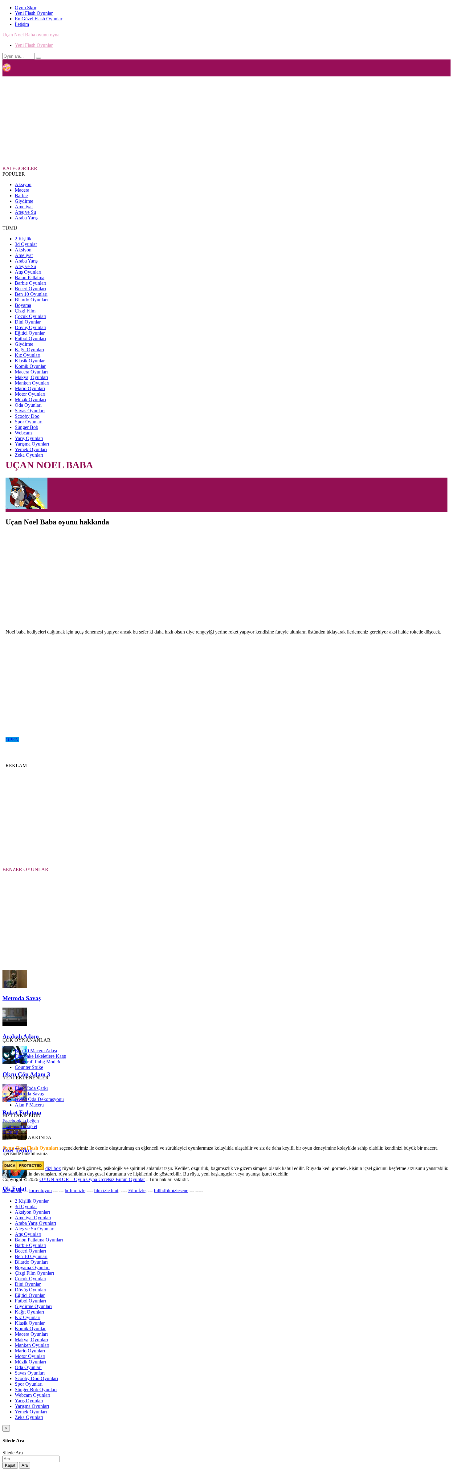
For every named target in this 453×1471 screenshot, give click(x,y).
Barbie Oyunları (30, 283)
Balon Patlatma (29, 277)
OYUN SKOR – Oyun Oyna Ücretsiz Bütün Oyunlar (92, 1179)
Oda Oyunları (28, 405)
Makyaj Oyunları (31, 377)
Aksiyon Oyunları (32, 1212)
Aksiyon (23, 184)
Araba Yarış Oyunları (35, 1223)
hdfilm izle (75, 1190)
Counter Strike (29, 1067)
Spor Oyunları (29, 421)
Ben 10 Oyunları (31, 294)
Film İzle (136, 1190)
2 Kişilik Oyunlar (32, 1201)
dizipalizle (12, 1190)
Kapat (10, 1465)
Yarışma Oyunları (32, 443)
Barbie (21, 195)
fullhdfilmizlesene (171, 1190)
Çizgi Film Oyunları (34, 1273)
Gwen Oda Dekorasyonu (39, 1099)
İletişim (22, 24)
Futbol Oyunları (30, 338)
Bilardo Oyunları (31, 299)
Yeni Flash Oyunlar (34, 13)
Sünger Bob (26, 427)
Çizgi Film (25, 310)
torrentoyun (40, 1190)
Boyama (23, 305)
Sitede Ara (12, 1452)
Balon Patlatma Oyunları (39, 1239)
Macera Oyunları (31, 371)
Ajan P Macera (29, 1104)
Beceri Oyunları (30, 288)
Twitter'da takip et (19, 1126)
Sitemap (10, 1132)
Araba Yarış (26, 217)
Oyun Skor (25, 7)
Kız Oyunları (27, 355)
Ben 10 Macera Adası (36, 1050)
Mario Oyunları (30, 388)
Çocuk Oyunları (30, 316)
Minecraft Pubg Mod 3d (38, 1061)
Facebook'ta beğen (20, 1120)
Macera (22, 190)
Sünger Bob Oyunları (36, 1389)
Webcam (23, 432)
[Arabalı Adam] (14, 1024)
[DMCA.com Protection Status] (23, 1168)
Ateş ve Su (25, 212)
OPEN (12, 739)
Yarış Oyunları (29, 438)
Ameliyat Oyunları (33, 1217)
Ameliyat (24, 206)
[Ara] (38, 58)
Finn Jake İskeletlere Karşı (40, 1056)
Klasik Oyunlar (30, 360)
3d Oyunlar (26, 244)
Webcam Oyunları (32, 1395)
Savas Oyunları (30, 410)
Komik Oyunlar (30, 366)
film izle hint (106, 1190)
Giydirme (24, 201)
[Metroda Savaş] (14, 986)
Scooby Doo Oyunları (36, 1378)
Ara (25, 1465)
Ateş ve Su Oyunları (35, 1228)
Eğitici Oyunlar (30, 333)
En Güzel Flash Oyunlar (38, 18)
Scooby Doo (27, 416)
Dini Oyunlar (28, 321)
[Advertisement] (151, 120)
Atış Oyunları (28, 272)
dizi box (53, 1168)
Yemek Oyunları (31, 449)
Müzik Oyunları (30, 399)
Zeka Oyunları (29, 455)
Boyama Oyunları (32, 1267)
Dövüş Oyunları (30, 327)
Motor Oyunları (30, 394)
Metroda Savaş (29, 1093)
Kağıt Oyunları (29, 349)
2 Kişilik (23, 238)
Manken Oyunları (32, 382)
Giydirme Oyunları (33, 1306)
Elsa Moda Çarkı (31, 1088)
